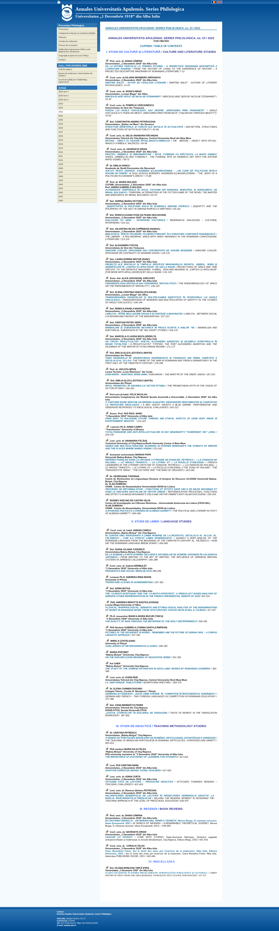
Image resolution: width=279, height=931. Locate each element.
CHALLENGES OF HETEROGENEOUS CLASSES (131, 646)
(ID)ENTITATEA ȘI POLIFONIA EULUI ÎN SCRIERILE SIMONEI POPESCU (149, 206)
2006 (60, 176)
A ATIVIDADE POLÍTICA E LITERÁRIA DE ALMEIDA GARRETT (138, 510)
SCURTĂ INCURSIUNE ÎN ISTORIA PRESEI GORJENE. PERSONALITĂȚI (140, 873)
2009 (60, 164)
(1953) (211, 432)
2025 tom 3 (63, 100)
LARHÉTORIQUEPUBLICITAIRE (123, 682)
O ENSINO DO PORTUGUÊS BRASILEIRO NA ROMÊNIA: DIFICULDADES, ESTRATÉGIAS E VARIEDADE (160, 738)
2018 (60, 128)
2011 (60, 156)
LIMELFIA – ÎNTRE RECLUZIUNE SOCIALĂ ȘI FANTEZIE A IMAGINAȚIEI (144, 313)
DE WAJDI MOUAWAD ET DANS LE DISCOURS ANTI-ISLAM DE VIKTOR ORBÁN (161, 490)
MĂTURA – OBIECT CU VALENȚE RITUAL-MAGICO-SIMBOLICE (137, 141)
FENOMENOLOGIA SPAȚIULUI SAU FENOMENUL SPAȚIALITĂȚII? (141, 283)
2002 (60, 192)
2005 (60, 180)
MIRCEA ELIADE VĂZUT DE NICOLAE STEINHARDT (133, 96)
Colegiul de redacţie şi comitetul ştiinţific (77, 33)
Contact (62, 60)
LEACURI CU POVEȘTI (120, 837)
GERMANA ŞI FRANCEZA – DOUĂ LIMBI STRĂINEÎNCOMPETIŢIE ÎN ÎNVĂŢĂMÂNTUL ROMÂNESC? (160, 693)
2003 (60, 188)
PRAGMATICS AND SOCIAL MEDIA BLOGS (128, 571)
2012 (60, 152)
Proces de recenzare (68, 45)
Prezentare (63, 29)
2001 (60, 196)
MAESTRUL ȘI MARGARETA (196, 189)
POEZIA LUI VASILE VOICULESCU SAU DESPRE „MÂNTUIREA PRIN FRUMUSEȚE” (156, 110)
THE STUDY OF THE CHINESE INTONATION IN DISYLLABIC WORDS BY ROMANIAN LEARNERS (158, 668)
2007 (60, 172)
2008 (60, 168)
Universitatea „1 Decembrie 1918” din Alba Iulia (117, 16)
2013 (60, 148)
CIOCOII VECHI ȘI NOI (180, 610)
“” (197, 432)
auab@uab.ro (70, 925)
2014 (60, 144)
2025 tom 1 (63, 92)
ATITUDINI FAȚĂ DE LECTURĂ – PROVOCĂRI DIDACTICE (140, 781)
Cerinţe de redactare (68, 41)
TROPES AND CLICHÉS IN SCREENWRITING (129, 582)
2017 (60, 132)
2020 (60, 120)
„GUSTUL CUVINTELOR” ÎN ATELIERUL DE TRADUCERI (136, 713)
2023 (60, 108)
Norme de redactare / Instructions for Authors (75, 74)
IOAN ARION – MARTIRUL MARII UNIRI (126, 374)
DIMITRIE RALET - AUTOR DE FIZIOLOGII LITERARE (135, 82)
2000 (60, 200)
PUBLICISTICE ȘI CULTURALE (192, 873)
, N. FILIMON (199, 610)
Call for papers (65, 69)
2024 (60, 104)
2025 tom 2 (63, 96)
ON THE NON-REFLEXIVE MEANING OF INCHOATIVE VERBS (137, 657)
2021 (60, 116)
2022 (60, 112)
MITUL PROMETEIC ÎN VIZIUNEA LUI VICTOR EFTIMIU (135, 385)
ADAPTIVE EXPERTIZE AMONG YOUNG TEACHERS (133, 770)
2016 (60, 136)
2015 (60, 140)
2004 (60, 184)
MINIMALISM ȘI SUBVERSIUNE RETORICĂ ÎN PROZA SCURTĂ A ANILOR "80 (149, 327)
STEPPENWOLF (188, 621)
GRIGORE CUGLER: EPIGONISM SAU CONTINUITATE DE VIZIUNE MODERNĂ (148, 250)
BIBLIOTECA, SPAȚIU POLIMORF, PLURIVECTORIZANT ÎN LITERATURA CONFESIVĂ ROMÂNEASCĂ (160, 234)
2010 (60, 160)
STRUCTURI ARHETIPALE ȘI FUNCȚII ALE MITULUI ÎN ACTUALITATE (144, 127)
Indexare (62, 37)
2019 (60, 124)
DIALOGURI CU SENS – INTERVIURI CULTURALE (136, 220)
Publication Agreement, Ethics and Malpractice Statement (74, 50)
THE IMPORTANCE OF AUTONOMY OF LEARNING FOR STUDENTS (141, 757)
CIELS (184, 489)
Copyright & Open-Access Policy (73, 56)
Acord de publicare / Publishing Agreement (72, 81)
